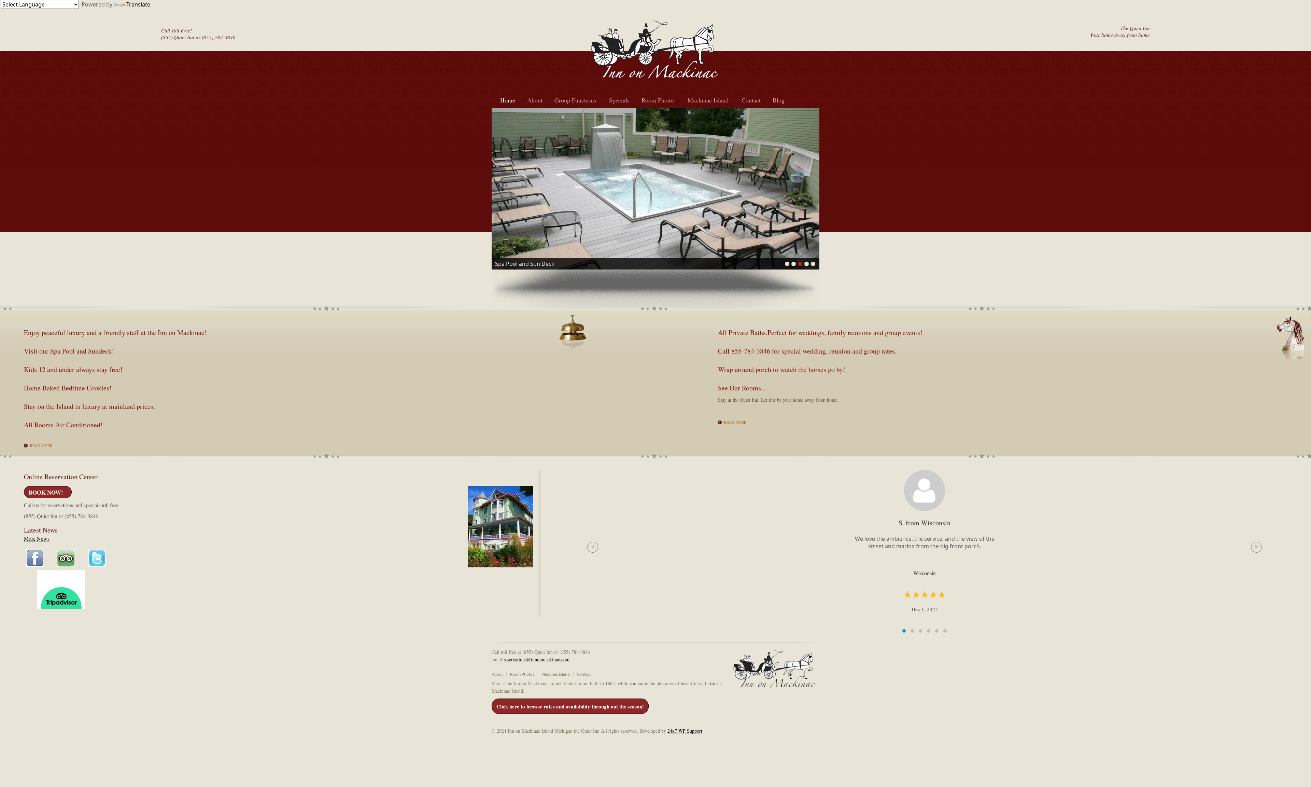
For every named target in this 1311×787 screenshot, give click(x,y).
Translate (138, 4)
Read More (41, 445)
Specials (619, 100)
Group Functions (575, 100)
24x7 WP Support (684, 731)
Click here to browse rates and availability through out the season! (570, 706)
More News (37, 538)
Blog (779, 100)
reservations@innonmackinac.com (536, 659)
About (534, 100)
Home (507, 100)
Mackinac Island (708, 100)
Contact (751, 100)
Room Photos (658, 100)
